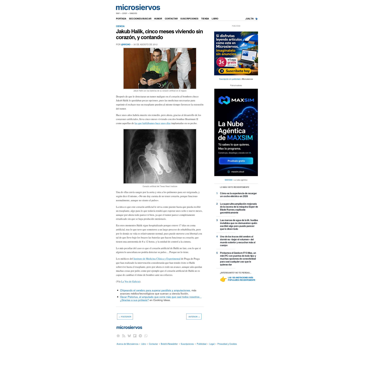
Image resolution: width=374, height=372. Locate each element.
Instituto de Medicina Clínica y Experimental (157, 258)
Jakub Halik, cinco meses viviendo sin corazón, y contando (159, 34)
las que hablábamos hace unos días (153, 123)
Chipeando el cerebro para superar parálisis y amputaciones (155, 290)
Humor (158, 18)
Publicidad (201, 343)
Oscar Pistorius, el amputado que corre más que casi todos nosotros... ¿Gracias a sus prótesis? (161, 298)
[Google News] (118, 335)
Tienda (205, 18)
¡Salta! (249, 18)
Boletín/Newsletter (169, 343)
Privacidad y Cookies (227, 343)
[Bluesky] (129, 335)
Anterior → (194, 316)
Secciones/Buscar (140, 18)
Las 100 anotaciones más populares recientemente (241, 278)
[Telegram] (140, 335)
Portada (121, 18)
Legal (211, 343)
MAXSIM (228, 179)
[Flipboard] (134, 335)
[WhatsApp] (146, 335)
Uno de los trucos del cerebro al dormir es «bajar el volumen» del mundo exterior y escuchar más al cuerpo (237, 241)
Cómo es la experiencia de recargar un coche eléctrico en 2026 (238, 195)
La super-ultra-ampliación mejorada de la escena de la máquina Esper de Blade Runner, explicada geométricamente (239, 208)
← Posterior (125, 316)
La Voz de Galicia (130, 281)
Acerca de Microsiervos (127, 343)
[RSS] (123, 335)
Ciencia (120, 26)
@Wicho (125, 44)
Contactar (171, 18)
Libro (215, 18)
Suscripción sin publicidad (229, 79)
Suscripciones (189, 18)
